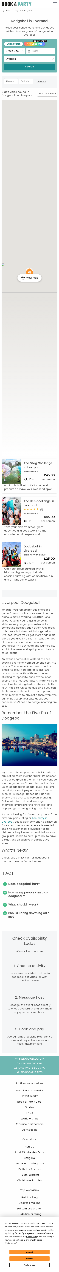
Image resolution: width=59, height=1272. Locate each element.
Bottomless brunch (29, 1208)
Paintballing (29, 1197)
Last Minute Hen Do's (29, 1152)
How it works (29, 1096)
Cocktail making (30, 1202)
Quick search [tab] (13, 44)
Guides (29, 1107)
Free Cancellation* (32, 1059)
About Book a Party (29, 1090)
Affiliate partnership (29, 1124)
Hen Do (29, 1146)
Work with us (29, 1118)
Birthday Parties (29, 1169)
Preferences (29, 1265)
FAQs (29, 1112)
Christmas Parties (29, 1180)
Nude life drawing (29, 1214)
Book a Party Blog (29, 1101)
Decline (29, 1259)
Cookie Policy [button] (32, 1237)
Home (8, 11)
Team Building (29, 1174)
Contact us (29, 1129)
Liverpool (17, 11)
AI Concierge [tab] (35, 43)
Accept (29, 1252)
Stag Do (29, 1157)
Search (29, 67)
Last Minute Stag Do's (30, 1163)
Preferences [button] (11, 1243)
